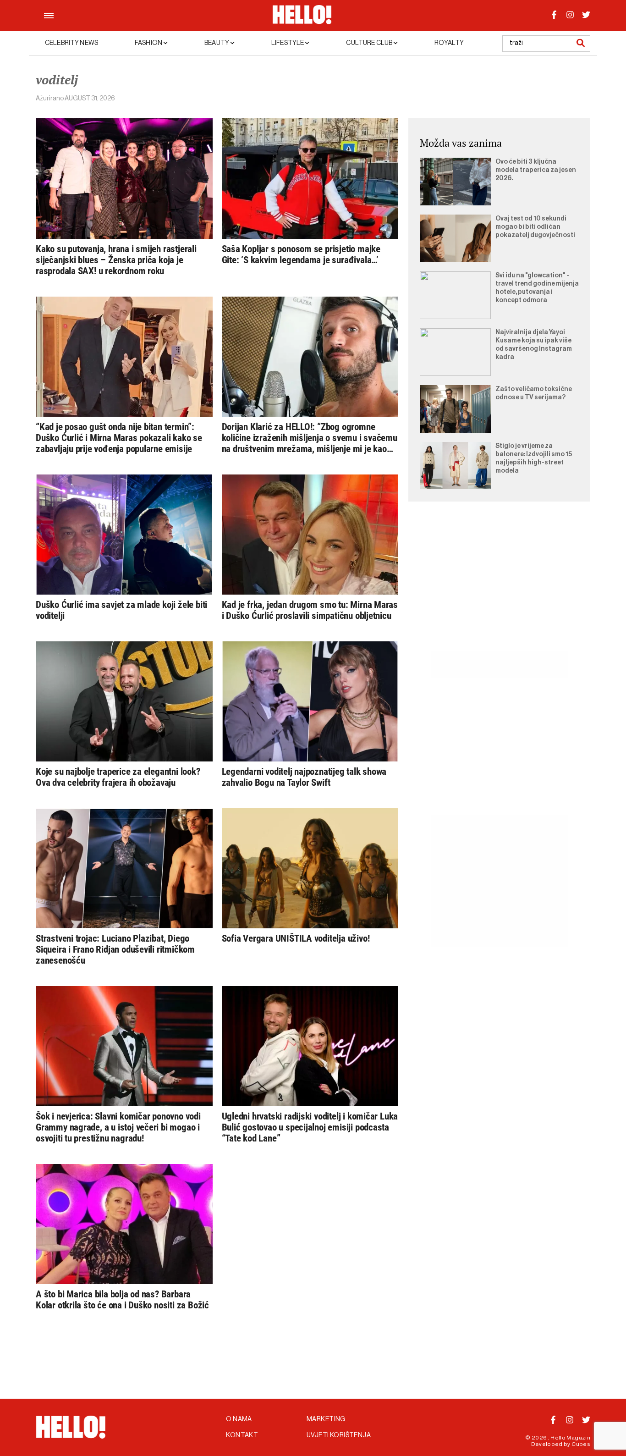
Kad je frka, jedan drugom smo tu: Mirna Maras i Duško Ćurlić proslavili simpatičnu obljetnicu (310, 610)
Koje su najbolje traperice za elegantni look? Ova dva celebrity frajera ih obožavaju (118, 777)
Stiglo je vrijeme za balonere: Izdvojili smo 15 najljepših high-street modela (533, 458)
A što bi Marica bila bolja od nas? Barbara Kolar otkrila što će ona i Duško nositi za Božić (122, 1300)
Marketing (326, 1419)
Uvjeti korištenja (339, 1435)
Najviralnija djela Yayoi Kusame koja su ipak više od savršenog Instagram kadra (533, 344)
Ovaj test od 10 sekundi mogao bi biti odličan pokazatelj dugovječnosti (535, 226)
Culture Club (369, 43)
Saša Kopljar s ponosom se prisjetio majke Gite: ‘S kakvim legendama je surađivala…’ (301, 254)
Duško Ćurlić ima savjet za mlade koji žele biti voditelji (121, 610)
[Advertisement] (499, 587)
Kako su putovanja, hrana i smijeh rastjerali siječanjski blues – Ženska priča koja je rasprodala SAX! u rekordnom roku (116, 259)
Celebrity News (71, 43)
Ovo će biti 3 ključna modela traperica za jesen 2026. (535, 170)
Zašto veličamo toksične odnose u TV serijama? (533, 393)
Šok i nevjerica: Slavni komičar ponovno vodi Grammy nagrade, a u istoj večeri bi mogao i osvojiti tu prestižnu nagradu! (118, 1127)
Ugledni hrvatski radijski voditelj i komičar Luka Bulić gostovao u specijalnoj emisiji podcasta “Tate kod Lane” (310, 1127)
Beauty (217, 43)
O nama (239, 1419)
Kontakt (242, 1435)
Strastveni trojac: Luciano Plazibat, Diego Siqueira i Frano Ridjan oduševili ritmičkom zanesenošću (115, 949)
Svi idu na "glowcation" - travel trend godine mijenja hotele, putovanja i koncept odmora (537, 287)
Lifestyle (288, 43)
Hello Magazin (570, 1437)
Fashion (149, 43)
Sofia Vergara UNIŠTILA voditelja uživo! (296, 938)
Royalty (449, 43)
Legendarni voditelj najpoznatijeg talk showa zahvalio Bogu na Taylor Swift (304, 777)
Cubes (580, 1444)
